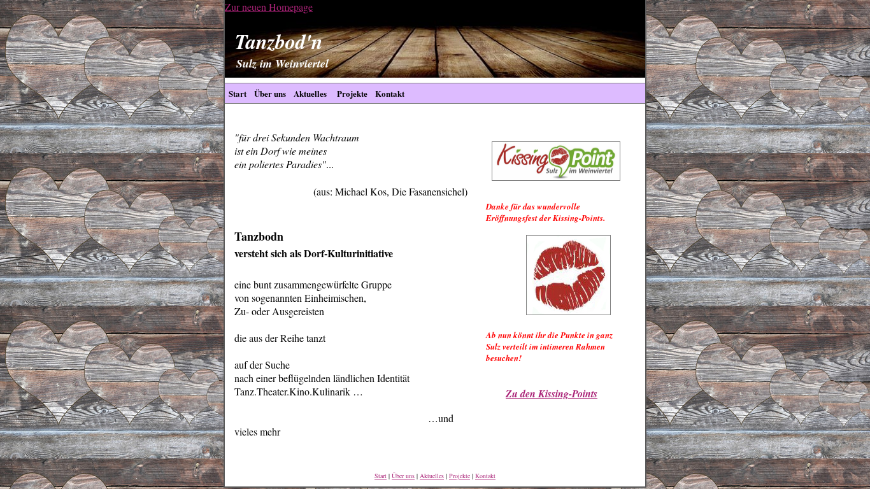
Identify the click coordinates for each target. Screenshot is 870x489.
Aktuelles (310, 93)
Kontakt (389, 93)
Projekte (350, 93)
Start (237, 93)
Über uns (270, 93)
